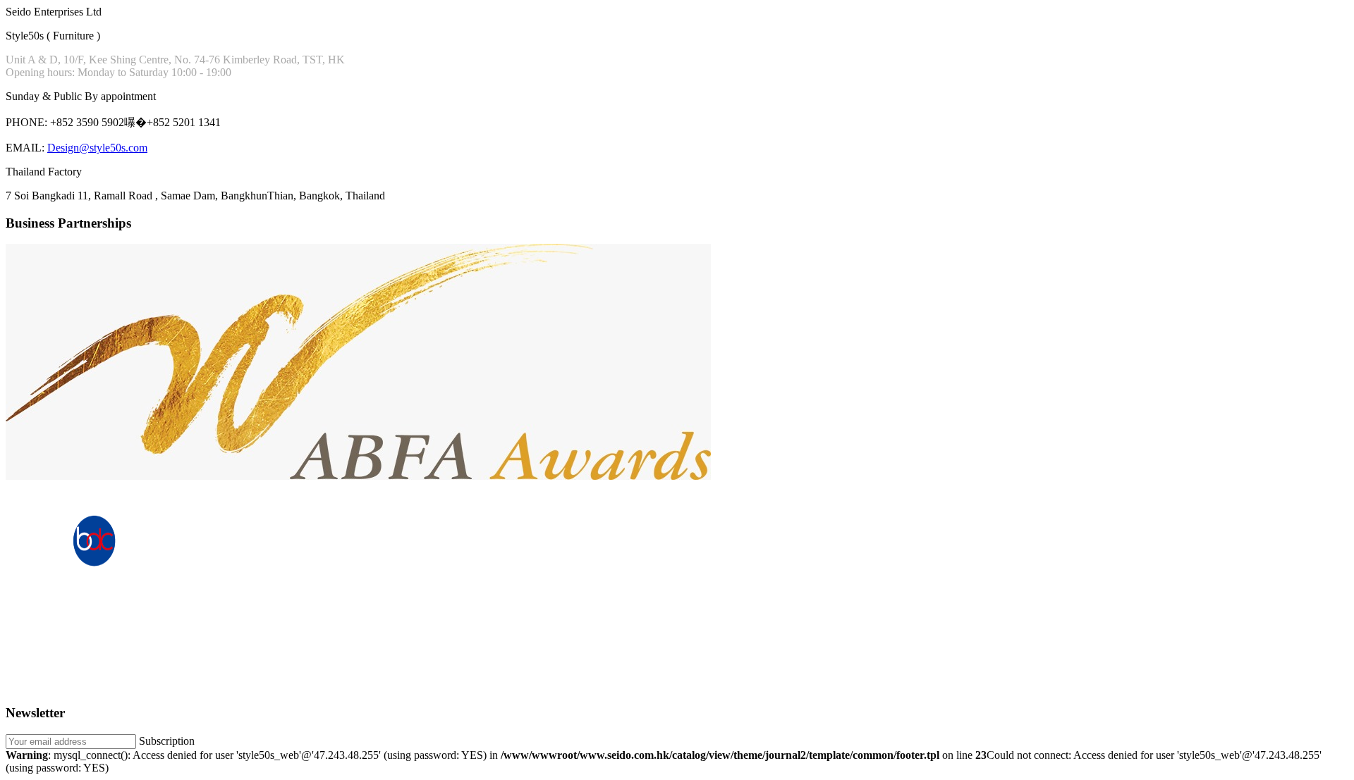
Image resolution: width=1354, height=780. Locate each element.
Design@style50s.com (97, 148)
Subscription (167, 741)
